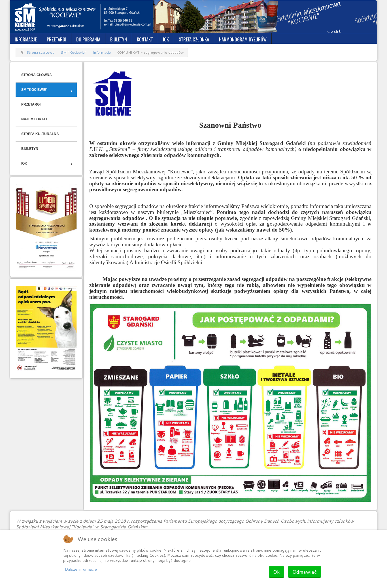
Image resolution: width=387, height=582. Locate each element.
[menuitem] (46, 75)
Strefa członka (194, 39)
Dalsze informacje (81, 569)
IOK (166, 39)
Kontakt (145, 39)
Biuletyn (118, 39)
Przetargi (56, 39)
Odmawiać (304, 571)
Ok (276, 571)
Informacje (26, 39)
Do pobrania (88, 39)
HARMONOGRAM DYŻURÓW (243, 39)
